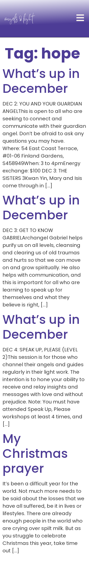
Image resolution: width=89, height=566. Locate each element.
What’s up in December (41, 81)
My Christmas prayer (35, 453)
